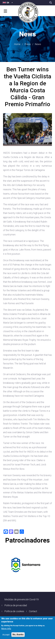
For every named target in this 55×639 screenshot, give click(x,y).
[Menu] (5, 11)
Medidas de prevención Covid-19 (21, 599)
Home (17, 44)
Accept (6, 634)
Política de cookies (14, 611)
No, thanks (18, 634)
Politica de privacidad (15, 605)
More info (6, 628)
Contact (33, 611)
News (38, 44)
